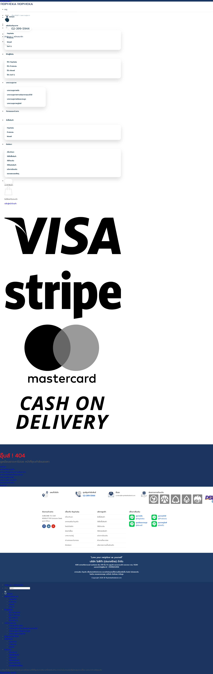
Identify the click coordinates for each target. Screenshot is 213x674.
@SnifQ (161, 525)
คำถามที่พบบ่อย (102, 540)
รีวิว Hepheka (12, 62)
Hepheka (10, 33)
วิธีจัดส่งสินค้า (11, 165)
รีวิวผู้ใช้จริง (10, 54)
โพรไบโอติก (69, 526)
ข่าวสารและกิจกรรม (72, 540)
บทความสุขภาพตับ (13, 90)
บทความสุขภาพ (11, 83)
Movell (9, 42)
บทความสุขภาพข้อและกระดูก (16, 99)
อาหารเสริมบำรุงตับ (72, 521)
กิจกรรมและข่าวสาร (12, 111)
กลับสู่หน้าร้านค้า (10, 203)
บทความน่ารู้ (69, 535)
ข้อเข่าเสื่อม (69, 531)
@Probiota (162, 518)
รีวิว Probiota (12, 66)
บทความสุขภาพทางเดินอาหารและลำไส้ (19, 95)
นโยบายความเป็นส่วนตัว (105, 545)
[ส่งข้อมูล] (5, 591)
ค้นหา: (6, 588)
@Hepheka (140, 518)
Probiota (10, 38)
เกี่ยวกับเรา (10, 152)
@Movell (139, 525)
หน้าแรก (11, 17)
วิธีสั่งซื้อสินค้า (11, 156)
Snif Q (9, 46)
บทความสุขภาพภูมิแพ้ (14, 103)
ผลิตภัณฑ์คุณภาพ (12, 25)
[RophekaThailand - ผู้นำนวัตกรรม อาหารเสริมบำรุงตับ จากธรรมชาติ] (16, 4)
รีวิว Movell (11, 70)
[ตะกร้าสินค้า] (6, 42)
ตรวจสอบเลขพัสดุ (13, 173)
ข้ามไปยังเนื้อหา (5, 1)
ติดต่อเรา (9, 144)
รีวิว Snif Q (11, 75)
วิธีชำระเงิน (10, 161)
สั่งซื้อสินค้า (10, 120)
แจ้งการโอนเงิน (12, 169)
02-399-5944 (89, 495)
